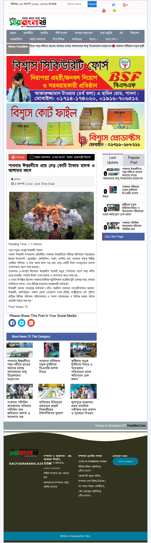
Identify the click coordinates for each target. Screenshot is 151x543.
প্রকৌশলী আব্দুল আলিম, (89, 476)
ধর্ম (121, 33)
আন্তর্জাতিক (16, 39)
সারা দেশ (111, 39)
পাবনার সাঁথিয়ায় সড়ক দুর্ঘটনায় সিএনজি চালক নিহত (49, 366)
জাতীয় (44, 33)
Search (93, 4)
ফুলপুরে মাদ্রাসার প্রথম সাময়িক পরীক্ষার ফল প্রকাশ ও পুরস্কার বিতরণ (83, 407)
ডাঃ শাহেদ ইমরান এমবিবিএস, (91, 486)
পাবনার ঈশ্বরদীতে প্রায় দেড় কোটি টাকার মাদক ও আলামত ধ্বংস (51, 168)
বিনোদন (135, 33)
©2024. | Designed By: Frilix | (75, 536)
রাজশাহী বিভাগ (82, 157)
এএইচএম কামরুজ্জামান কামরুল (92, 461)
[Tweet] (21, 323)
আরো (92, 39)
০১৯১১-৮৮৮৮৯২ (52, 468)
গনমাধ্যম (77, 39)
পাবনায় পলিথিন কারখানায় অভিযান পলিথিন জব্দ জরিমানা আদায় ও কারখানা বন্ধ (19, 409)
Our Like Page (114, 236)
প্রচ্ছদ (13, 33)
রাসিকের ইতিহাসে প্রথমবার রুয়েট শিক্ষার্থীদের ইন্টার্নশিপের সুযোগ (51, 407)
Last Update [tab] (112, 160)
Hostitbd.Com (136, 426)
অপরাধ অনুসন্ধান (84, 33)
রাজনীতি (28, 33)
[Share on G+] (31, 323)
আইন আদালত (37, 39)
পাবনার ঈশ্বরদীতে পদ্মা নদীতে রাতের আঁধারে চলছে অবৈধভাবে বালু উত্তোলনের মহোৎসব (56, 46)
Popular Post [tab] (134, 160)
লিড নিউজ (58, 39)
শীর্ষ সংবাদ (61, 33)
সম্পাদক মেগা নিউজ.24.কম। (92, 481)
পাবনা (69, 157)
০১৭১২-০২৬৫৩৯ (125, 461)
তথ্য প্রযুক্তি (106, 33)
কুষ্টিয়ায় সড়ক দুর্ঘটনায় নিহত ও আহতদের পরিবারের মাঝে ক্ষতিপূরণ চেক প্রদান (81, 370)
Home (19, 157)
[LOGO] (23, 453)
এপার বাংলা (58, 157)
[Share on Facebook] (12, 323)
